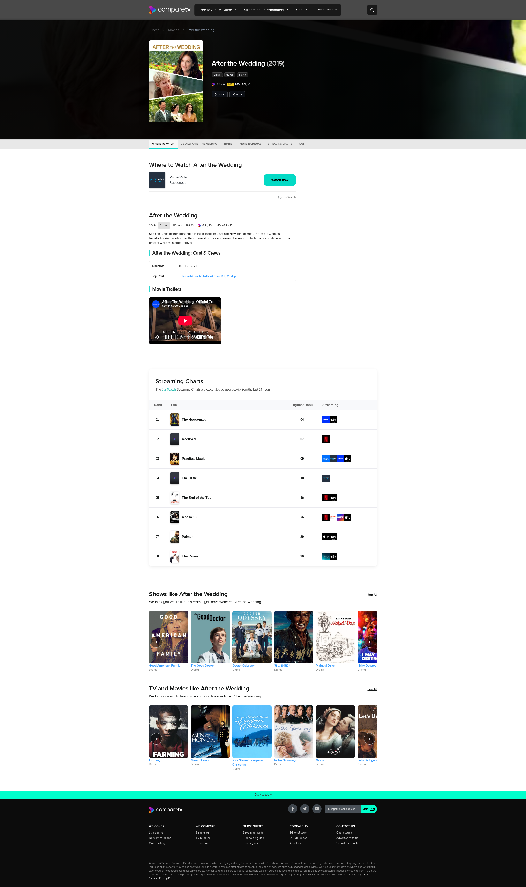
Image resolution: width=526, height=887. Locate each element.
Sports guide (251, 843)
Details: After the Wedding (199, 143)
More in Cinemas (250, 143)
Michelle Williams (209, 276)
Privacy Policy (167, 878)
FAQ (301, 143)
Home (154, 30)
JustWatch (289, 197)
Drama (217, 75)
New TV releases (160, 838)
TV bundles (203, 838)
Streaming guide (253, 832)
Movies (173, 30)
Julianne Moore (188, 276)
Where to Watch (163, 143)
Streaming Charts (280, 143)
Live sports (156, 832)
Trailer (221, 94)
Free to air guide (253, 838)
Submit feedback (347, 843)
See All (372, 595)
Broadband (203, 843)
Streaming (202, 832)
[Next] (369, 642)
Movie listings (157, 843)
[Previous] (156, 642)
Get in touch (344, 832)
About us (295, 843)
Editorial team (298, 832)
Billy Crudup (228, 276)
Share (239, 94)
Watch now (280, 180)
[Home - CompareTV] (170, 10)
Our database (298, 838)
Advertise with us (347, 838)
